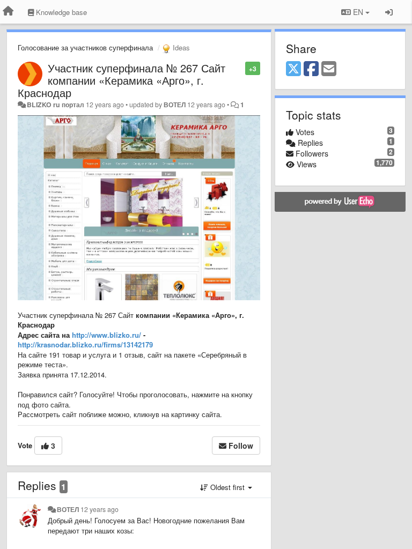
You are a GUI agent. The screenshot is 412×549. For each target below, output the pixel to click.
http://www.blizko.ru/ (106, 335)
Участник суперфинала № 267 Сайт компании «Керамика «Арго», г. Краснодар (121, 80)
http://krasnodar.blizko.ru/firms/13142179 (85, 344)
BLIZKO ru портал (55, 104)
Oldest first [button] (227, 487)
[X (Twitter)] (293, 69)
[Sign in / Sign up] (389, 12)
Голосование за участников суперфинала (85, 47)
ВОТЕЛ (175, 104)
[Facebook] (311, 69)
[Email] (328, 69)
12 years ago (99, 509)
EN (358, 11)
